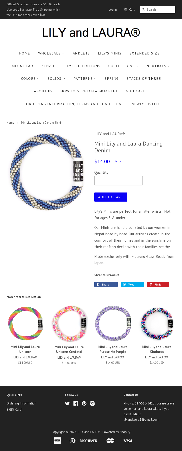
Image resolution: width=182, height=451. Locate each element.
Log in (113, 10)
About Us (43, 91)
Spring (112, 78)
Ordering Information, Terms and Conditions (75, 104)
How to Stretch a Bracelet (89, 91)
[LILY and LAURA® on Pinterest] (84, 404)
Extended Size (145, 53)
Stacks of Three (144, 78)
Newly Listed (145, 104)
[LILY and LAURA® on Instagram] (92, 404)
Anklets (81, 53)
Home (24, 53)
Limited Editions (83, 66)
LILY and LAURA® (89, 432)
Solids (55, 78)
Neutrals (156, 66)
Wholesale (50, 53)
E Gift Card (14, 409)
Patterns (83, 78)
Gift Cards (137, 91)
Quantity (101, 172)
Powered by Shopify (116, 432)
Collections (122, 66)
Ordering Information (21, 403)
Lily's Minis (110, 53)
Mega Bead (22, 66)
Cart (132, 10)
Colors (29, 78)
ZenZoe (49, 66)
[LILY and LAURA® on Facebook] (75, 404)
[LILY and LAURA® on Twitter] (67, 404)
